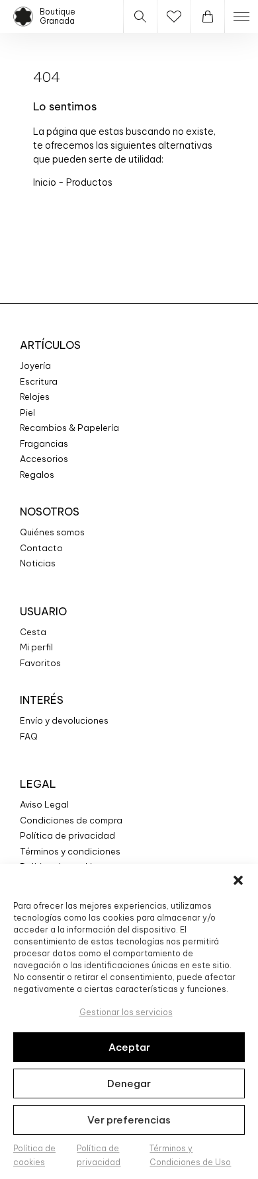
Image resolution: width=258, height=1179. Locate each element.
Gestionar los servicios (126, 1012)
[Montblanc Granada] (23, 16)
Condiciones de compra (71, 820)
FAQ (29, 736)
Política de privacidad (67, 835)
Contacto (41, 548)
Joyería (35, 365)
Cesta (33, 632)
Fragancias (44, 443)
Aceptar (129, 1047)
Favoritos (40, 663)
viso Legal (47, 804)
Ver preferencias (129, 1120)
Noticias (38, 563)
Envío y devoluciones (64, 720)
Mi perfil (36, 647)
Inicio (45, 182)
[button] (238, 880)
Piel (27, 412)
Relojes (35, 396)
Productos (89, 182)
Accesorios (44, 458)
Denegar (129, 1083)
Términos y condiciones (70, 851)
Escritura (39, 381)
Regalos (37, 474)
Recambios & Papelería (69, 427)
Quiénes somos (52, 532)
